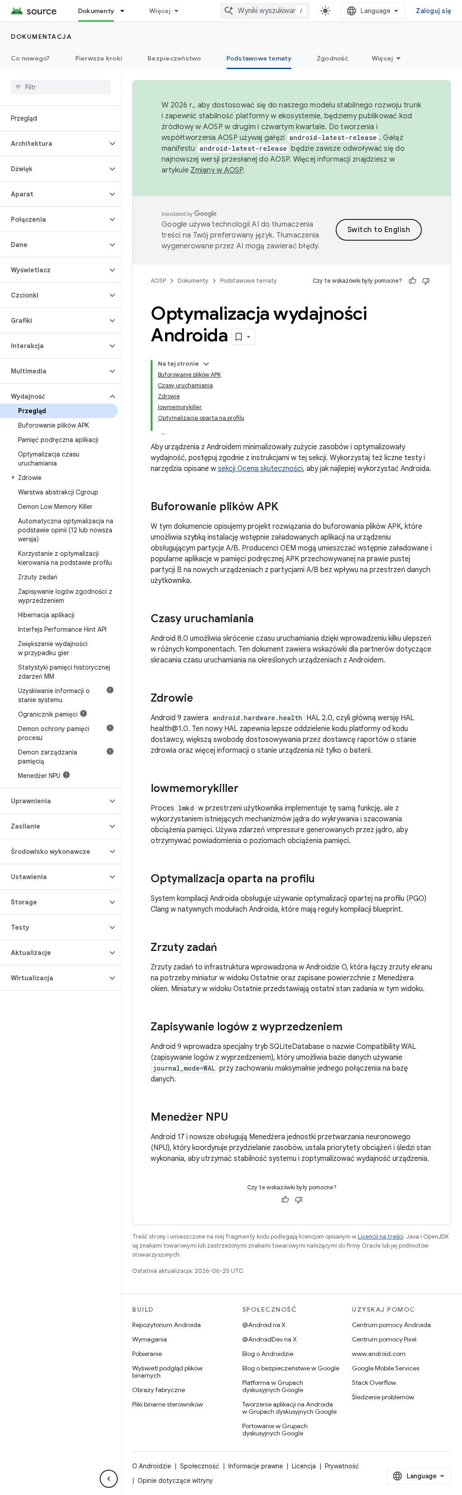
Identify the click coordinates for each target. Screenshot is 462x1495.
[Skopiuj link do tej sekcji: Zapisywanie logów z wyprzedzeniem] (351, 1027)
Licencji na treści (380, 1236)
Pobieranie (147, 1354)
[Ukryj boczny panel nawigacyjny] (109, 1479)
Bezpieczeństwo (174, 58)
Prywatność (342, 1466)
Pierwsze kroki (99, 58)
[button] (53, 143)
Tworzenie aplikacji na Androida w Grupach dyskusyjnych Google (289, 1408)
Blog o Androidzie (267, 1354)
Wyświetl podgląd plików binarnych (167, 1371)
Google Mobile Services (385, 1368)
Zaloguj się (433, 11)
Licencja (304, 1466)
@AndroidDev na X (269, 1339)
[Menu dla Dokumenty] (126, 11)
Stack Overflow (374, 1383)
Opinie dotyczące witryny (175, 1480)
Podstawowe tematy (258, 58)
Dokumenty (96, 11)
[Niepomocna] (426, 281)
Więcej (160, 11)
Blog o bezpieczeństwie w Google (290, 1368)
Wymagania (149, 1339)
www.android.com (379, 1354)
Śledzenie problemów (383, 1397)
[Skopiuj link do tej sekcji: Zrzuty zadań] (226, 948)
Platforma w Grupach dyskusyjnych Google (272, 1386)
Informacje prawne (255, 1466)
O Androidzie (151, 1466)
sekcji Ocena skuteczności (260, 468)
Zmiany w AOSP (216, 170)
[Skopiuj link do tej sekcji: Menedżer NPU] (237, 1118)
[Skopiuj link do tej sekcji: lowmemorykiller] (248, 789)
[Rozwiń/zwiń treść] (206, 364)
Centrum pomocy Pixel (384, 1339)
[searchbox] (61, 87)
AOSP (158, 280)
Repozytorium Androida (166, 1325)
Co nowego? (30, 58)
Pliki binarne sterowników (167, 1404)
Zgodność (332, 58)
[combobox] (265, 11)
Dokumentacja (41, 37)
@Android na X (264, 1325)
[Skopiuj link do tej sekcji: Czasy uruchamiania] (263, 619)
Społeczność (199, 1466)
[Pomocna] (412, 281)
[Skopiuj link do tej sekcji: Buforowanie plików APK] (287, 507)
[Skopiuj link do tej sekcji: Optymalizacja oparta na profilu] (324, 879)
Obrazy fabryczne (158, 1390)
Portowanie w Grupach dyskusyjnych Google (275, 1429)
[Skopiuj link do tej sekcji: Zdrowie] (202, 699)
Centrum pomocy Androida (391, 1325)
